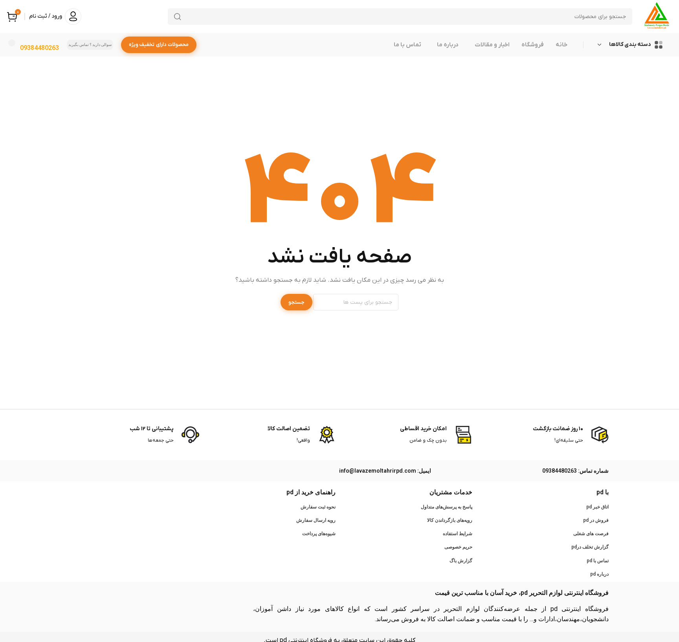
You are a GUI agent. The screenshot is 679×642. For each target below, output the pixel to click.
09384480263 (39, 47)
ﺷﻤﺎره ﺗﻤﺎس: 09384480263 (575, 471)
